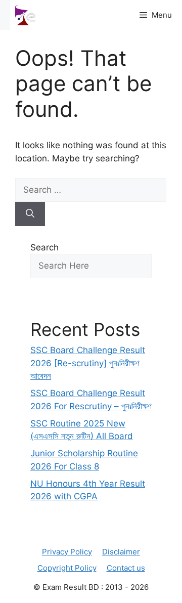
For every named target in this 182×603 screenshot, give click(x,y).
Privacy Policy (67, 551)
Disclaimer (121, 551)
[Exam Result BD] (25, 15)
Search (44, 247)
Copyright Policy (67, 568)
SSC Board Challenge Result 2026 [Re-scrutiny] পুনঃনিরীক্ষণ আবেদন (87, 363)
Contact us (126, 568)
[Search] (30, 214)
